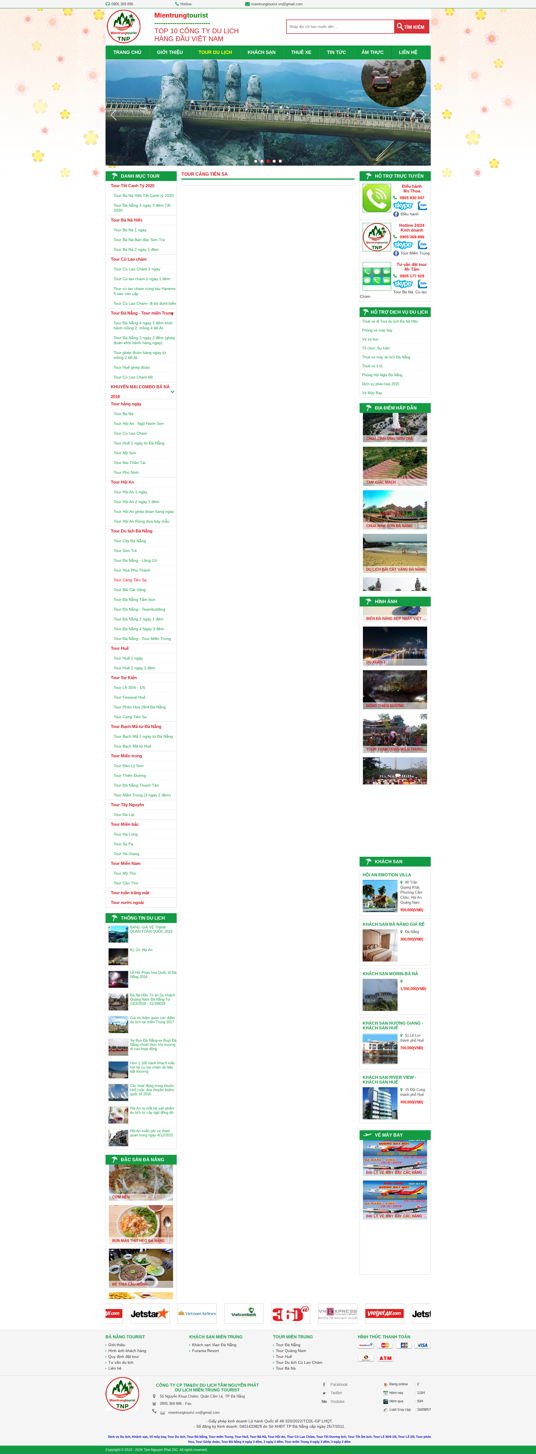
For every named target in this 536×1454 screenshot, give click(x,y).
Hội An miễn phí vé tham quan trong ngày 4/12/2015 (151, 1133)
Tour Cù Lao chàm (129, 259)
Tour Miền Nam (125, 863)
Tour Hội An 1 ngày (130, 492)
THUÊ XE (301, 52)
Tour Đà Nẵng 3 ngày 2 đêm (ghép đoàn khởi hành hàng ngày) (144, 340)
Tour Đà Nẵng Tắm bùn (134, 599)
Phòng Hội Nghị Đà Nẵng (382, 375)
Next (423, 114)
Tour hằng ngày (126, 403)
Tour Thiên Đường (130, 775)
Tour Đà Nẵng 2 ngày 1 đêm (139, 619)
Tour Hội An (122, 482)
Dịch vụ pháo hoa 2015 (380, 384)
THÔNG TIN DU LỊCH (143, 918)
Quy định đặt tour (123, 1356)
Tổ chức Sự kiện (376, 348)
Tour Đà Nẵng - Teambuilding (139, 609)
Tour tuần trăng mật (130, 892)
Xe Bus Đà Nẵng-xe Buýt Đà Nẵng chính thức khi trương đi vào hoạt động (153, 1044)
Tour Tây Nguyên (127, 804)
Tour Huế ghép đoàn (132, 367)
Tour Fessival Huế (129, 697)
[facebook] (335, 1384)
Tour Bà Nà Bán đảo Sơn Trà (139, 239)
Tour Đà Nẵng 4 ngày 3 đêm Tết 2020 (142, 208)
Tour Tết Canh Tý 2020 (132, 185)
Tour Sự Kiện (124, 677)
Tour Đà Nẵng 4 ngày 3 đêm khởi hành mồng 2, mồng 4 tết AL (143, 325)
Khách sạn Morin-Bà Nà (390, 973)
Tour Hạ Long (126, 834)
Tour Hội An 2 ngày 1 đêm (136, 501)
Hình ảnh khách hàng (127, 1350)
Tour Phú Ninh (126, 472)
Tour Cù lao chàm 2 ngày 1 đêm (142, 279)
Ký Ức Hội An (141, 950)
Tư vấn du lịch (120, 1362)
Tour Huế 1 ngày (128, 658)
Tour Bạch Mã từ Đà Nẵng (136, 726)
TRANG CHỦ (127, 52)
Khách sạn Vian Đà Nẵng (214, 1345)
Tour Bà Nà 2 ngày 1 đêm (136, 249)
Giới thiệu (116, 1345)
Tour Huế (120, 648)
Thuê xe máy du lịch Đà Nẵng (386, 357)
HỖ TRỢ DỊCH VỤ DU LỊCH (399, 312)
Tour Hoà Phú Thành (132, 570)
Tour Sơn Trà (125, 550)
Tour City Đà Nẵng (130, 541)
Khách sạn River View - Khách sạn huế (389, 1079)
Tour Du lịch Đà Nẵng (131, 531)
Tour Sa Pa (123, 844)
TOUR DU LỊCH (215, 52)
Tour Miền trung (126, 755)
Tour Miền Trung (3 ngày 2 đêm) (142, 795)
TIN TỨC (336, 52)
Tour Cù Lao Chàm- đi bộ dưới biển (145, 303)
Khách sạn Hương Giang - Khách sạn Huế (393, 1025)
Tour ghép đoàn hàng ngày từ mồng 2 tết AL (140, 355)
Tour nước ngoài (127, 902)
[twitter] (335, 1392)
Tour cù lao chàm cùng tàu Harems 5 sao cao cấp (145, 291)
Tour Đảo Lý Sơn (128, 765)
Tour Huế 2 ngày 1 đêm (134, 668)
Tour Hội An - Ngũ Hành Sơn (139, 423)
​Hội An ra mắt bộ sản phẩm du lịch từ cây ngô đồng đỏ (152, 1110)
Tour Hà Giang (126, 853)
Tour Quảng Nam (291, 1350)
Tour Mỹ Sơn (125, 453)
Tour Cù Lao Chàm (130, 433)
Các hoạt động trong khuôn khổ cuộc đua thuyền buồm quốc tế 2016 (152, 1090)
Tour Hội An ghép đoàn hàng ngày (144, 511)
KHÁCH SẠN (262, 52)
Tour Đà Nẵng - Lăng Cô (135, 560)
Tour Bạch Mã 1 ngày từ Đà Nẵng (143, 736)
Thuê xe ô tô (372, 366)
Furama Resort (205, 1350)
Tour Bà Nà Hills (126, 220)
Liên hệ (114, 1368)
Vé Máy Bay (372, 393)
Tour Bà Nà (123, 413)
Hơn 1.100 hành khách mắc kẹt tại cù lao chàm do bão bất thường (152, 1067)
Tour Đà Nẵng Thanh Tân (136, 785)
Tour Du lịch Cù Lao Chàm (299, 1362)
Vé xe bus (370, 339)
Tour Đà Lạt (124, 814)
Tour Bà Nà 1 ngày (130, 230)
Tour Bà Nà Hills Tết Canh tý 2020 (144, 195)
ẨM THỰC (373, 52)
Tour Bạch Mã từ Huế (132, 746)
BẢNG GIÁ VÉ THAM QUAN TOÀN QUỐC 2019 (151, 929)
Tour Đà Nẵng (288, 1345)
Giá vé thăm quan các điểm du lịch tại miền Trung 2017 (152, 1020)
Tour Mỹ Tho (125, 873)
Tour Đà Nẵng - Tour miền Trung (142, 313)
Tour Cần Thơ (126, 883)
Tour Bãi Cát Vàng (130, 589)
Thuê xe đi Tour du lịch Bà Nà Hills (390, 321)
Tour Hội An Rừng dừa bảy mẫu (141, 521)
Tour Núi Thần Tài (129, 462)
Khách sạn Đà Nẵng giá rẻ (394, 924)
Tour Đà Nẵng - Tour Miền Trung (142, 638)
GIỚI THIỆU (170, 52)
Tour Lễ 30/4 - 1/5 (129, 687)
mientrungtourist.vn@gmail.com (277, 4)
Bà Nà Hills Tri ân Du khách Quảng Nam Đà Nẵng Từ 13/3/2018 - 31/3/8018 (152, 999)
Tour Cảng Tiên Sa (130, 580)
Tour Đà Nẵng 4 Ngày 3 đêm (139, 629)
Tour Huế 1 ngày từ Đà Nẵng (139, 443)
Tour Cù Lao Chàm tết (133, 377)
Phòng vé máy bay (377, 330)
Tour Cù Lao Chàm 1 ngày (137, 269)
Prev (113, 114)
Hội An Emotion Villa (387, 874)
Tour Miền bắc (124, 824)
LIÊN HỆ (408, 52)
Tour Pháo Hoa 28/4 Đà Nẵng (140, 707)
